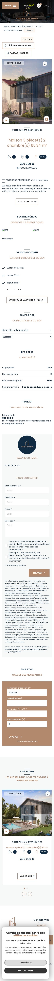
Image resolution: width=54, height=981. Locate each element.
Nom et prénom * (13, 486)
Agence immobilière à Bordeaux (18, 26)
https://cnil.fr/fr (11, 617)
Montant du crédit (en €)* (19, 688)
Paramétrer (25, 962)
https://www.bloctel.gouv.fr (24, 634)
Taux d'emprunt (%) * (16, 719)
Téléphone (10, 497)
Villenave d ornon (13, 30)
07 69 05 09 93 (12, 465)
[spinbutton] (27, 724)
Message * (10, 521)
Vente (39, 26)
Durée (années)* (15, 698)
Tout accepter (25, 970)
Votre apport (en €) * (17, 709)
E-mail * (8, 509)
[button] (30, 894)
